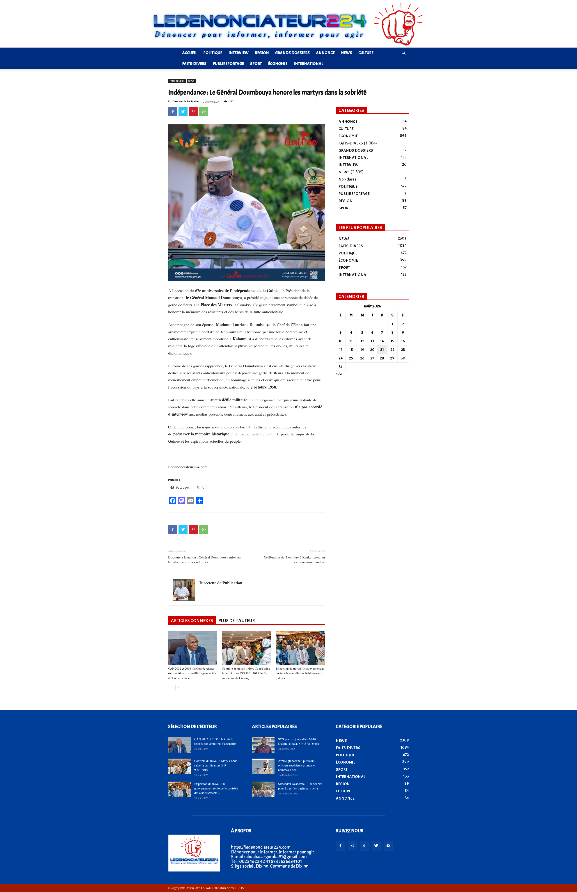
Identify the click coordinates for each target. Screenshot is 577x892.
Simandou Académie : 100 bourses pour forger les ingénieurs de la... (300, 786)
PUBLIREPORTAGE (228, 63)
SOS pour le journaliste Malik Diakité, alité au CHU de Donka (298, 741)
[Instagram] (352, 845)
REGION (262, 52)
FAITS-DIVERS (194, 63)
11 (351, 341)
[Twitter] (376, 846)
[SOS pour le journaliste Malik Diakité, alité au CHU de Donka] (263, 745)
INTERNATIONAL (308, 63)
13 (372, 341)
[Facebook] (340, 846)
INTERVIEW (239, 52)
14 (382, 341)
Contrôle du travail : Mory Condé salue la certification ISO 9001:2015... (215, 765)
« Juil (339, 373)
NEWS (346, 52)
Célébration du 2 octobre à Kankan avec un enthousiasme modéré (294, 559)
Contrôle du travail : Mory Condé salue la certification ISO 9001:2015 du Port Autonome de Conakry (246, 673)
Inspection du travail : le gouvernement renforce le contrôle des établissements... (216, 788)
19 (362, 349)
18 (351, 349)
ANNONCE (325, 52)
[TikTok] (364, 846)
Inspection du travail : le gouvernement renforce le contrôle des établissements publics (300, 673)
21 (382, 349)
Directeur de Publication (186, 101)
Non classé (348, 179)
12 (362, 341)
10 (341, 341)
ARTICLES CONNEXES (192, 621)
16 (403, 341)
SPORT (256, 63)
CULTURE (365, 52)
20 (372, 349)
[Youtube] (388, 846)
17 (340, 349)
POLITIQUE (212, 52)
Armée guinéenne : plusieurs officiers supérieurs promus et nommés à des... (297, 765)
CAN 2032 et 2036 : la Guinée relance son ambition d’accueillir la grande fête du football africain (192, 673)
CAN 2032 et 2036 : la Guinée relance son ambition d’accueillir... (216, 741)
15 (392, 341)
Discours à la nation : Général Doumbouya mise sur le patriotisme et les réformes (204, 559)
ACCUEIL (189, 52)
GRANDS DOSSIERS (292, 52)
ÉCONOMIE (277, 63)
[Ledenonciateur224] (288, 24)
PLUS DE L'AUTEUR (236, 621)
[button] (403, 53)
